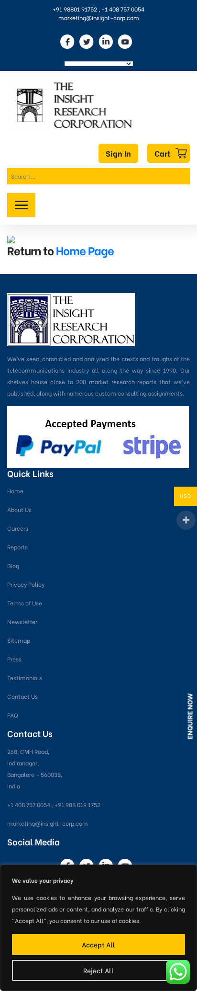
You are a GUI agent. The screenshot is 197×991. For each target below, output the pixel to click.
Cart (162, 153)
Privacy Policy (25, 584)
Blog (13, 565)
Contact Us (22, 696)
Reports (17, 547)
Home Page (85, 249)
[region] (98, 928)
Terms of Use (24, 603)
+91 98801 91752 (75, 9)
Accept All (98, 944)
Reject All (98, 970)
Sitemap (18, 640)
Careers (17, 528)
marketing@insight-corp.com (98, 17)
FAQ (12, 715)
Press (14, 659)
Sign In (118, 153)
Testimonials (24, 677)
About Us (19, 509)
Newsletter (22, 621)
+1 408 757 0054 (122, 9)
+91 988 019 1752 (77, 804)
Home (15, 491)
